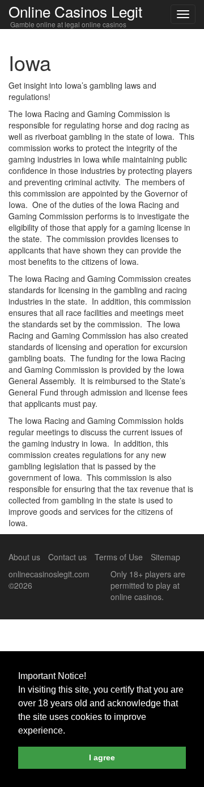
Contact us (67, 557)
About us (24, 557)
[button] (69, 731)
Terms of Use (119, 557)
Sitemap (165, 557)
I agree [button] (102, 757)
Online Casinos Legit (75, 11)
